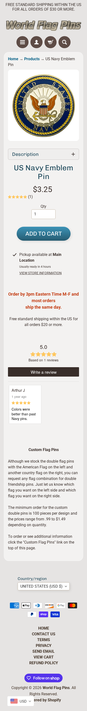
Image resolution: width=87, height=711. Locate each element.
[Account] (36, 42)
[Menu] (22, 42)
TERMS (43, 640)
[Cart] (50, 42)
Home (13, 59)
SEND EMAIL (43, 651)
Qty (43, 206)
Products (32, 59)
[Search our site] (64, 42)
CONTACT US (43, 634)
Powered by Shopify (43, 700)
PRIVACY (43, 645)
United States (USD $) (41, 586)
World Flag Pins (56, 687)
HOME (43, 628)
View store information (40, 273)
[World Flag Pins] (43, 25)
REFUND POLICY (43, 663)
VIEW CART (44, 657)
